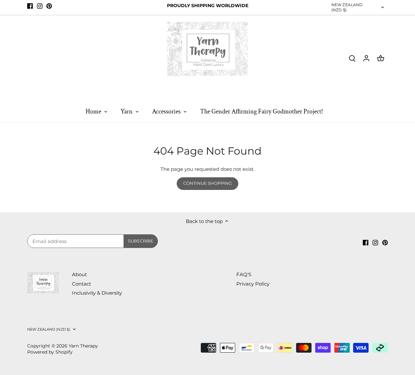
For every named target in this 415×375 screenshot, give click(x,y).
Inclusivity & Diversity (97, 293)
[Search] (352, 58)
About (79, 274)
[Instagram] (39, 5)
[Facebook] (30, 5)
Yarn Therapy (83, 345)
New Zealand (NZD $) (346, 7)
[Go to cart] (381, 58)
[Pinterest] (49, 5)
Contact (81, 284)
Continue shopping (207, 183)
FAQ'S (243, 274)
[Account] (366, 58)
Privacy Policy (252, 284)
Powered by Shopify (50, 352)
